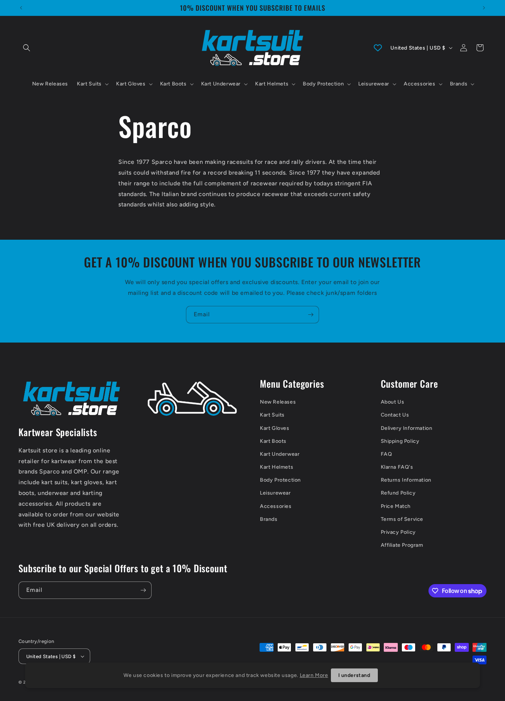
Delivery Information (407, 428)
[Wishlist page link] (378, 48)
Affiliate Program (402, 545)
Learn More (314, 675)
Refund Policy (398, 493)
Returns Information (406, 480)
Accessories (276, 506)
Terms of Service (402, 519)
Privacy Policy (398, 532)
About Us (392, 402)
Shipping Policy (400, 441)
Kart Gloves (274, 428)
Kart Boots (273, 441)
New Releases (278, 402)
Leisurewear (275, 493)
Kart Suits (272, 415)
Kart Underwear (279, 454)
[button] (26, 48)
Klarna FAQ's (397, 467)
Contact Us (395, 415)
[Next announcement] (484, 8)
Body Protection (280, 480)
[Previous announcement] (21, 8)
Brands (269, 519)
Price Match (396, 506)
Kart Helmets (276, 467)
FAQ (386, 454)
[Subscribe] (310, 314)
